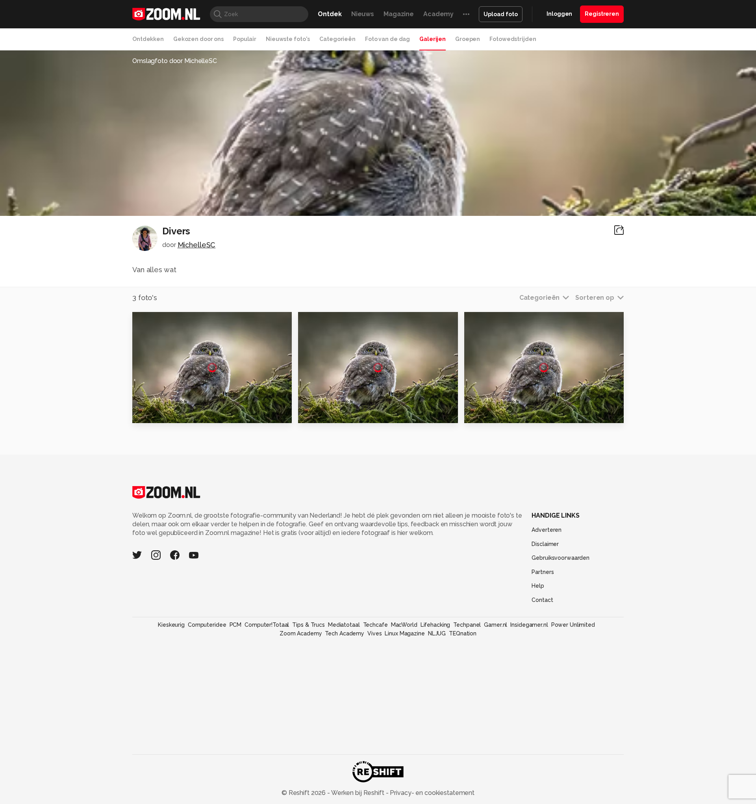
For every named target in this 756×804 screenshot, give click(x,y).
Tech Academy (344, 633)
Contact (542, 600)
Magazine (399, 14)
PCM (236, 625)
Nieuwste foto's (288, 39)
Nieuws (362, 14)
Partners (543, 572)
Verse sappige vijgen (503, 413)
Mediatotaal (344, 625)
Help (538, 586)
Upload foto (501, 14)
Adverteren (546, 530)
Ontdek (329, 14)
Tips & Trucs (308, 625)
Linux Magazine (404, 633)
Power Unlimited (573, 625)
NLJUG (437, 633)
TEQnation (462, 633)
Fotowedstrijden (512, 39)
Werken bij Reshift (358, 793)
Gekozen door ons (198, 39)
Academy (438, 14)
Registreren (602, 14)
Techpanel (467, 625)
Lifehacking (435, 625)
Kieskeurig (171, 625)
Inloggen (559, 14)
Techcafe (375, 625)
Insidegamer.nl (529, 625)
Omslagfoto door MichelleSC (174, 61)
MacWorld (404, 625)
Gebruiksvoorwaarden (560, 558)
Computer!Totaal (267, 625)
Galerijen (432, 39)
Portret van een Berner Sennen (180, 413)
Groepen (467, 39)
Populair (244, 39)
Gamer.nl (495, 625)
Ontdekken (148, 39)
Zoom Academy (301, 633)
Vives (374, 633)
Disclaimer (545, 544)
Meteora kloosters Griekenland (346, 413)
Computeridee (207, 625)
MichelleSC (197, 245)
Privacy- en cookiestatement (431, 793)
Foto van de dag (387, 39)
